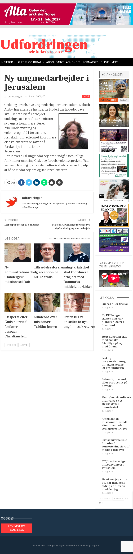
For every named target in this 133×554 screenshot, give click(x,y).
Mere (115, 62)
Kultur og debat (30, 62)
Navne (86, 96)
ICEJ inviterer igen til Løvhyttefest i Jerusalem (114, 465)
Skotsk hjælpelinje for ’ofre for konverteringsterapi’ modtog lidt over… (116, 445)
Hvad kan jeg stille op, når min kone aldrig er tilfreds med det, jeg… (114, 484)
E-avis (105, 62)
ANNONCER (73, 62)
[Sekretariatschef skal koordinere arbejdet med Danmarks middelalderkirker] (77, 252)
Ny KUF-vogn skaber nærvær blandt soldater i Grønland (113, 320)
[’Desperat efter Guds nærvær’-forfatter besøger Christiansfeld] (18, 302)
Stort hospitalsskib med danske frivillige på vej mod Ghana (114, 341)
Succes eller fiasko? (115, 304)
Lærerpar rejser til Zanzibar (21, 224)
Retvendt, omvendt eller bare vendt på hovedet (114, 382)
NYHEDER (7, 62)
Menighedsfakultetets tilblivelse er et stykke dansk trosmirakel (116, 402)
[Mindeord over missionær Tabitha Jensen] (47, 302)
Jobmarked (91, 62)
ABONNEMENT (55, 62)
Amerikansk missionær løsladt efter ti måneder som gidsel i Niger (114, 424)
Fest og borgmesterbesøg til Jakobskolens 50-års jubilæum (114, 363)
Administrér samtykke (16, 528)
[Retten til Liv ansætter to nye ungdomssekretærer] (77, 302)
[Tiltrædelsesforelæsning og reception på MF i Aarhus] (47, 252)
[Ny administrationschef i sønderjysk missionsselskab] (18, 252)
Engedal (96, 545)
